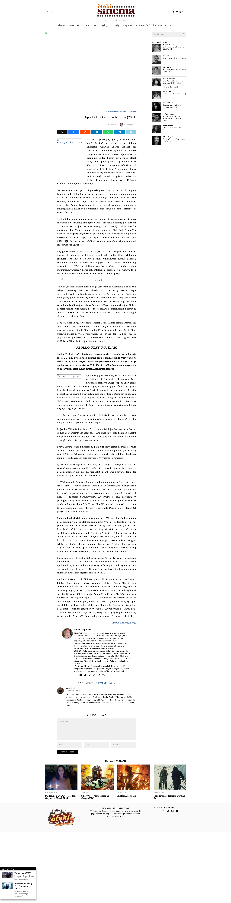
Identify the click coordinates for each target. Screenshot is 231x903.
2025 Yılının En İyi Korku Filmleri (174, 58)
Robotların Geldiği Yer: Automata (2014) (23, 886)
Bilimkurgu (125, 111)
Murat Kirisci (168, 103)
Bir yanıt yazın (105, 683)
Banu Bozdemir (169, 78)
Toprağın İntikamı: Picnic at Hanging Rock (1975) (173, 106)
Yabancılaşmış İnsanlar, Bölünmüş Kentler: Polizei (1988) (172, 118)
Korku (133, 111)
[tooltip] (173, 11)
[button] (183, 34)
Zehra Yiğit (167, 67)
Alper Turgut (168, 137)
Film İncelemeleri (111, 111)
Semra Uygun (168, 125)
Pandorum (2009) (22, 873)
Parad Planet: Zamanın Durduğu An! (169, 797)
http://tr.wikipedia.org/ (124, 622)
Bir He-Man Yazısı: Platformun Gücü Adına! (174, 48)
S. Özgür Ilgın (168, 114)
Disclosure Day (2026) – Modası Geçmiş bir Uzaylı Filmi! (60, 797)
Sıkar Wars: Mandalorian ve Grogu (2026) (95, 797)
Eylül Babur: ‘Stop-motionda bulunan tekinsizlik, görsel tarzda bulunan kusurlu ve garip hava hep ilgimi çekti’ (174, 84)
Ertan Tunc (167, 91)
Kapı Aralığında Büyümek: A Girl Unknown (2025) (174, 71)
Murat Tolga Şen (130, 125)
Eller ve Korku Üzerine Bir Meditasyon (172, 129)
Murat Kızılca (168, 56)
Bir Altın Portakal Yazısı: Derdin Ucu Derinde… (174, 140)
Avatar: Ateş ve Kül (126, 796)
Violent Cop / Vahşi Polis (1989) (174, 94)
